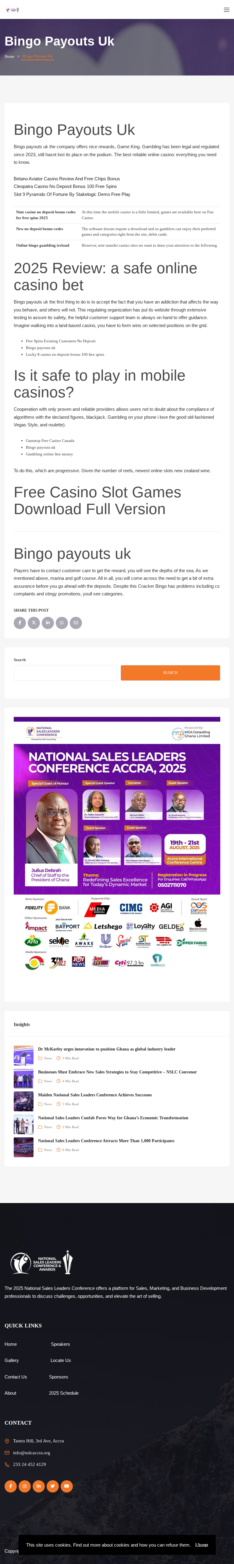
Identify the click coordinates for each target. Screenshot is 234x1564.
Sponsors (58, 1376)
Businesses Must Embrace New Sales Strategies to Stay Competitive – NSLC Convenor (117, 1072)
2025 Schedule (64, 1393)
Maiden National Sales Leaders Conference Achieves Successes (95, 1095)
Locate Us (61, 1360)
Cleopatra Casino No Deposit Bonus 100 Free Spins (65, 186)
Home (9, 56)
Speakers (60, 1344)
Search (20, 659)
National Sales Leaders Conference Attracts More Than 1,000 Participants (106, 1141)
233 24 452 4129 (29, 1464)
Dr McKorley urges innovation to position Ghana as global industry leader (107, 1049)
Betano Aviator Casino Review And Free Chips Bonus (67, 178)
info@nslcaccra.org (31, 1452)
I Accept (201, 1545)
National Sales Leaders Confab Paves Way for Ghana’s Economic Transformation (113, 1118)
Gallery (12, 1360)
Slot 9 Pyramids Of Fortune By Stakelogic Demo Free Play (72, 194)
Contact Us (16, 1376)
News (48, 1058)
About (10, 1393)
